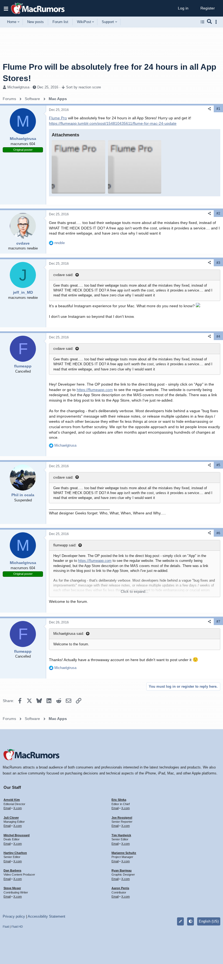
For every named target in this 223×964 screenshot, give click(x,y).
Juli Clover (11, 817)
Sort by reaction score (83, 87)
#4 (218, 336)
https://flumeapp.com (95, 389)
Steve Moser (12, 888)
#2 (218, 213)
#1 (218, 109)
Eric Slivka (119, 799)
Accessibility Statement (46, 916)
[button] (6, 8)
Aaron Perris (120, 888)
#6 (218, 533)
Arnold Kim (12, 799)
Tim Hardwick (121, 835)
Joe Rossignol (122, 817)
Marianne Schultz (124, 852)
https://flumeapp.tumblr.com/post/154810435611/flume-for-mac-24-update (112, 123)
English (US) (209, 921)
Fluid (6, 926)
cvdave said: (63, 275)
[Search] (209, 22)
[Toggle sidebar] (217, 22)
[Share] (209, 108)
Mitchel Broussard (17, 835)
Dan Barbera (12, 870)
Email (7, 808)
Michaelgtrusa (18, 87)
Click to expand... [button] (134, 592)
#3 (218, 263)
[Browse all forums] (202, 22)
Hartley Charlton (15, 852)
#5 (218, 465)
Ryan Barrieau (122, 870)
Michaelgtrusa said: (68, 634)
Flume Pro (58, 118)
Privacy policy (14, 916)
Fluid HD (17, 926)
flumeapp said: (64, 545)
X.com (17, 808)
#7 (218, 621)
